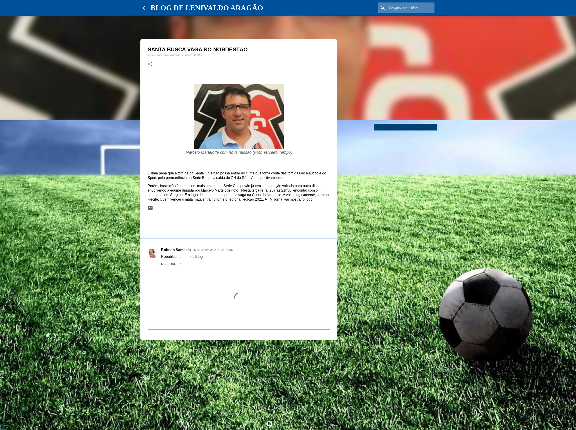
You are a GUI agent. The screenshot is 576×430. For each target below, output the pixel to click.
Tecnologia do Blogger (290, 423)
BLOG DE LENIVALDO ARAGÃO (207, 8)
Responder (171, 264)
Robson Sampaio (176, 250)
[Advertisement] (239, 378)
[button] (150, 64)
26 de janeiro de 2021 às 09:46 (213, 250)
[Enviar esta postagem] (150, 209)
